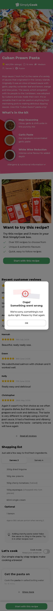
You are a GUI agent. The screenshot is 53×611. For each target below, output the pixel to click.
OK (26, 323)
